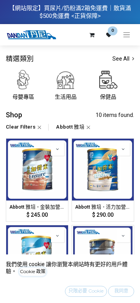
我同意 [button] (121, 291)
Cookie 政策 (33, 271)
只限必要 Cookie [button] (85, 291)
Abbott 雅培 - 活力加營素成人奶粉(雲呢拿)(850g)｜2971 (103, 207)
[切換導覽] (126, 34)
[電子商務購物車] (92, 35)
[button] (57, 149)
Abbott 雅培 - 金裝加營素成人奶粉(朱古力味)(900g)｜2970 (37, 207)
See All (121, 59)
